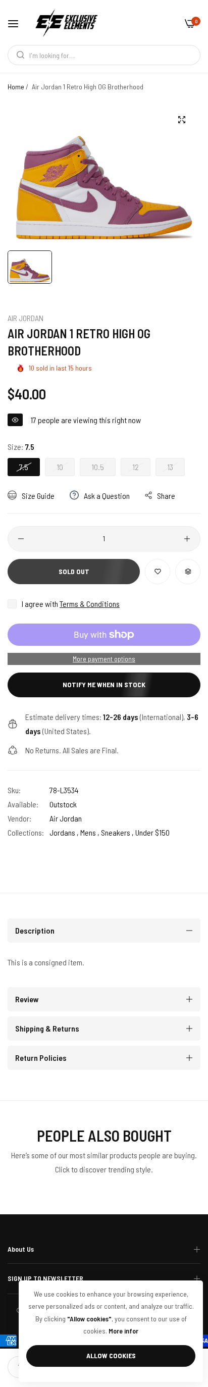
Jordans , (64, 832)
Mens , (89, 832)
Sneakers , (117, 832)
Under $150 (152, 832)
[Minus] (21, 539)
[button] (157, 571)
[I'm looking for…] (18, 55)
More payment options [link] (104, 658)
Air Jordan (25, 318)
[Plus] (187, 539)
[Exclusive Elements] (66, 22)
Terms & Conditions (90, 603)
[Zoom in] (181, 120)
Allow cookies (111, 1355)
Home (16, 86)
